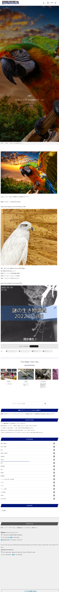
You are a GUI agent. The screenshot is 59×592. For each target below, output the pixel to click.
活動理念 (27, 456)
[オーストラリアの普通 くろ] (26, 374)
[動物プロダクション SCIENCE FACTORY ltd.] (10, 2)
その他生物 (27, 492)
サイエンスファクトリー (25, 351)
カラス (28, 485)
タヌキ (28, 482)
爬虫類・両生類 (28, 453)
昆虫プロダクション (48, 351)
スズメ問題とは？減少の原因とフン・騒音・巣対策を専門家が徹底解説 (15, 427)
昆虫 (28, 463)
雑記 (28, 450)
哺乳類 (28, 472)
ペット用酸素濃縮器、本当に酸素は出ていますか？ (11, 423)
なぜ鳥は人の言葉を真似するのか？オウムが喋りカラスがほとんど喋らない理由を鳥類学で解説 (19, 432)
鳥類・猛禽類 (28, 443)
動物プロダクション (37, 351)
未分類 (8, 381)
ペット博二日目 (9, 383)
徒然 (28, 469)
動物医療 (27, 475)
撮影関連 (28, 466)
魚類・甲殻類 (28, 446)
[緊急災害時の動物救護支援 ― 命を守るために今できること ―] (43, 374)
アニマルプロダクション (12, 351)
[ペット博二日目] (9, 374)
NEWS (28, 495)
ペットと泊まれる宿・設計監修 (27, 479)
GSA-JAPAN (43, 381)
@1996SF (26, 346)
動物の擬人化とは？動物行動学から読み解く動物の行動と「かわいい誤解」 (15, 430)
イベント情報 (28, 488)
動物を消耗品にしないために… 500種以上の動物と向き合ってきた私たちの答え (16, 425)
